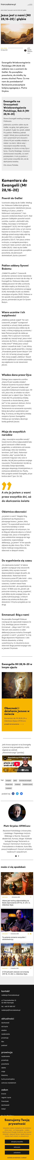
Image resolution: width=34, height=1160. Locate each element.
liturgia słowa (9, 784)
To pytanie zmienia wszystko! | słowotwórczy (14, 938)
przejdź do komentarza (12, 724)
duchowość (5, 897)
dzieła (3, 1068)
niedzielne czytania (27, 784)
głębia (15, 780)
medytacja (17, 784)
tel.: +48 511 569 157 (8, 1006)
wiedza (4, 1030)
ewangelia (8, 780)
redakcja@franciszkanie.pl (10, 1010)
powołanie (5, 1064)
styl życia (4, 1026)
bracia (3, 1094)
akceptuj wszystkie (17, 1142)
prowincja (4, 1038)
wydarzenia (5, 1034)
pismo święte (4, 10)
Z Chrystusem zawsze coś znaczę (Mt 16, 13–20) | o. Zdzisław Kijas (15, 973)
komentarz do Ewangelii (25, 780)
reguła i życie (6, 1097)
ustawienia (17, 1152)
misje (3, 1071)
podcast (4, 1045)
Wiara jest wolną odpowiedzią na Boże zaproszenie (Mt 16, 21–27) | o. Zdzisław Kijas (16, 902)
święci (3, 1109)
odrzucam (17, 1147)
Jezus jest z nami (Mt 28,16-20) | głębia (17, 10)
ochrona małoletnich (8, 1083)
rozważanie (8, 788)
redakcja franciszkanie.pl (10, 995)
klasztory (4, 1075)
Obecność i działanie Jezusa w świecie (16, 711)
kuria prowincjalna (8, 1079)
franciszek (5, 1101)
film (2, 1041)
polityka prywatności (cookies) (17, 1157)
